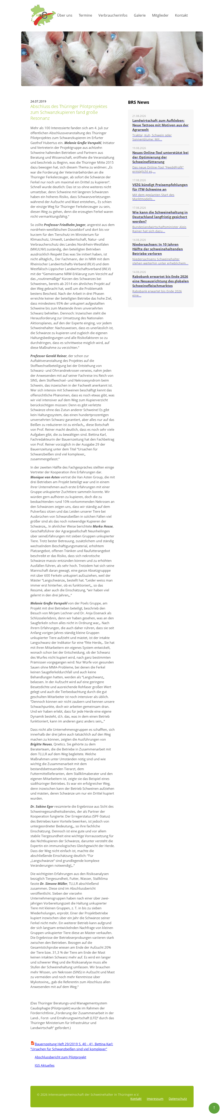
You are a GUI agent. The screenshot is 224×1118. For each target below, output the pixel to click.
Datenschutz (178, 1099)
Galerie (140, 15)
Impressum (155, 1099)
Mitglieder (160, 15)
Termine (85, 15)
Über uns (64, 15)
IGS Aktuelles (42, 1065)
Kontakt (181, 15)
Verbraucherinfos (113, 15)
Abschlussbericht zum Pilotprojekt (58, 1057)
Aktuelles (43, 15)
